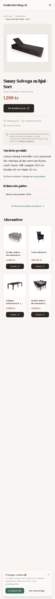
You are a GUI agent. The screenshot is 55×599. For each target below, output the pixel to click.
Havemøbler (20, 16)
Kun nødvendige (37, 590)
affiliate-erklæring (26, 141)
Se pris (14, 266)
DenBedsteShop (15, 5)
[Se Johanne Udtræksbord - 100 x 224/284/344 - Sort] (15, 285)
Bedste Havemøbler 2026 (18, 194)
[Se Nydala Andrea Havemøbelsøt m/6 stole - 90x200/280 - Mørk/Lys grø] (15, 237)
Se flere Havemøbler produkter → (27, 206)
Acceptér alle (14, 590)
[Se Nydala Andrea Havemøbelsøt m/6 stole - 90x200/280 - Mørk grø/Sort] (40, 285)
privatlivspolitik (11, 584)
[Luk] (48, 574)
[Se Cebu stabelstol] (40, 237)
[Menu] (50, 5)
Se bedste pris (17, 108)
